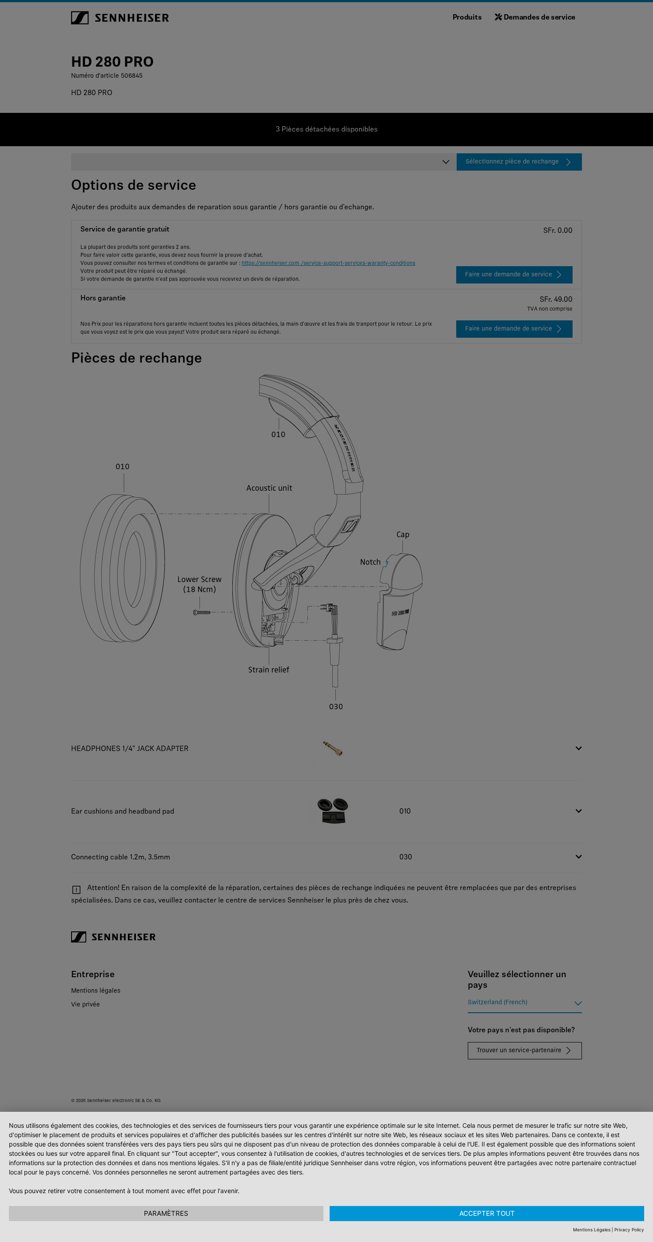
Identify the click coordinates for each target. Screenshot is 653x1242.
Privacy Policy (629, 1229)
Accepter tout (487, 1213)
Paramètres (166, 1213)
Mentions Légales (591, 1229)
